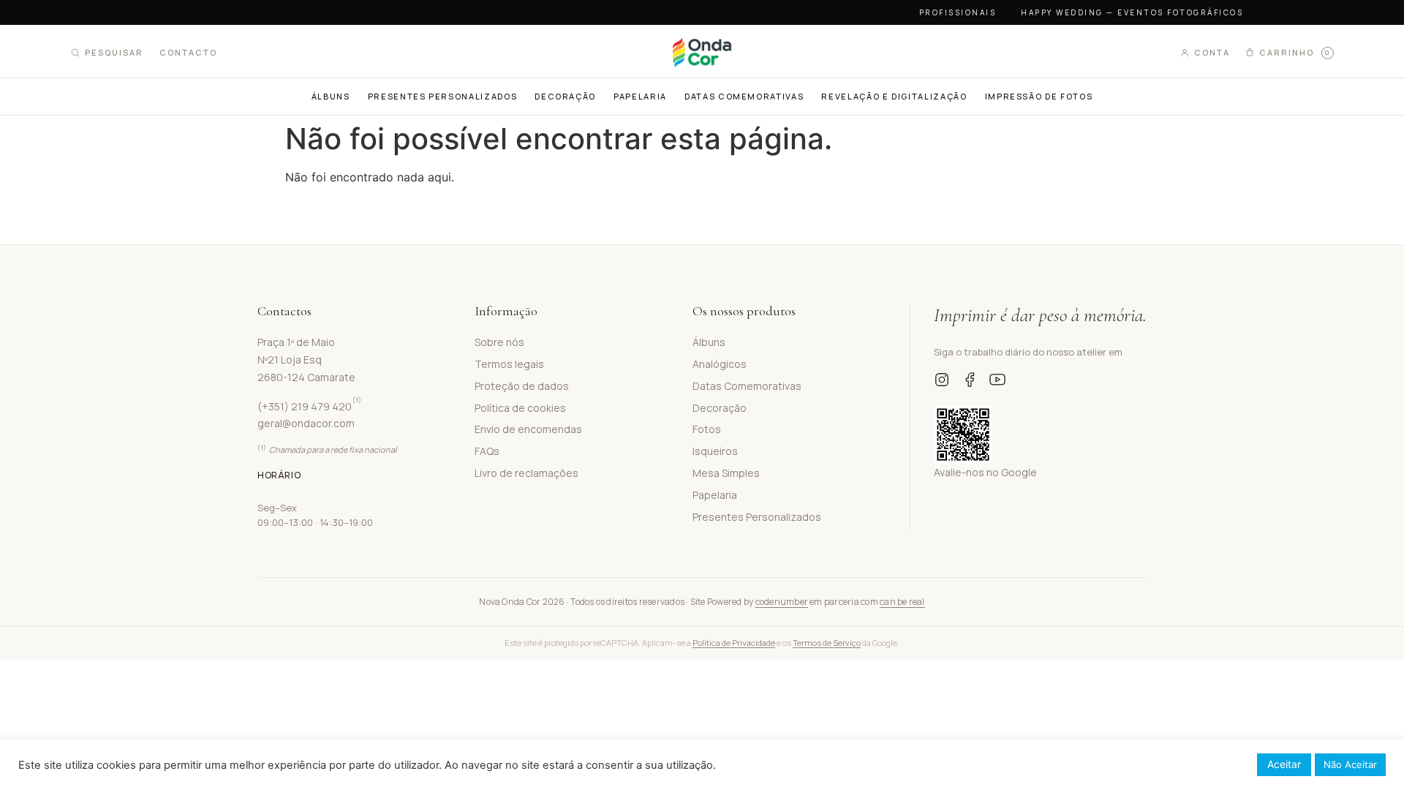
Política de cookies (520, 408)
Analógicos (719, 364)
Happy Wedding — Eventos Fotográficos (1132, 12)
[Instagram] (942, 380)
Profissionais (958, 12)
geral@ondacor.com (306, 423)
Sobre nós (499, 342)
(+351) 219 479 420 (309, 406)
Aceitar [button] (1284, 764)
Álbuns (708, 342)
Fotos (706, 429)
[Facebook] (970, 380)
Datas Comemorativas (746, 386)
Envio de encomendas (528, 429)
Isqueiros (715, 451)
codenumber (781, 601)
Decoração (719, 408)
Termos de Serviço (827, 642)
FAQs (487, 451)
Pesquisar (114, 52)
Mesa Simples (726, 473)
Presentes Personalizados (756, 517)
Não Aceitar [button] (1350, 764)
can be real (902, 601)
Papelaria (714, 495)
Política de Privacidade (733, 642)
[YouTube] (997, 380)
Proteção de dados (522, 386)
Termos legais (509, 364)
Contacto (188, 52)
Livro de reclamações (526, 473)
